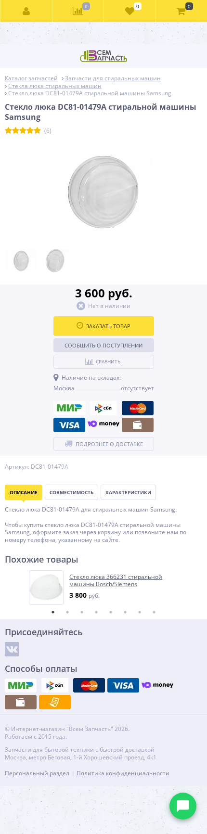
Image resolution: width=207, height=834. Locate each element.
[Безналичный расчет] (55, 702)
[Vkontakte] (12, 649)
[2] (15, 131)
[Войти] (26, 11)
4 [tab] (96, 612)
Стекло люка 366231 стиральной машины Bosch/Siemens (115, 580)
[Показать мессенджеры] (182, 806)
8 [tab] (154, 612)
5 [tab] (111, 612)
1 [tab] (53, 612)
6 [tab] (125, 612)
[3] (22, 131)
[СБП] (103, 408)
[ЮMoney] (103, 425)
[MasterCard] (138, 408)
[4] (30, 131)
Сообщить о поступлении (103, 345)
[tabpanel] (104, 587)
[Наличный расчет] (138, 425)
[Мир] (69, 408)
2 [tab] (67, 612)
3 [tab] (82, 612)
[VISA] (69, 425)
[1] (8, 131)
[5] (37, 131)
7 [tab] (139, 612)
